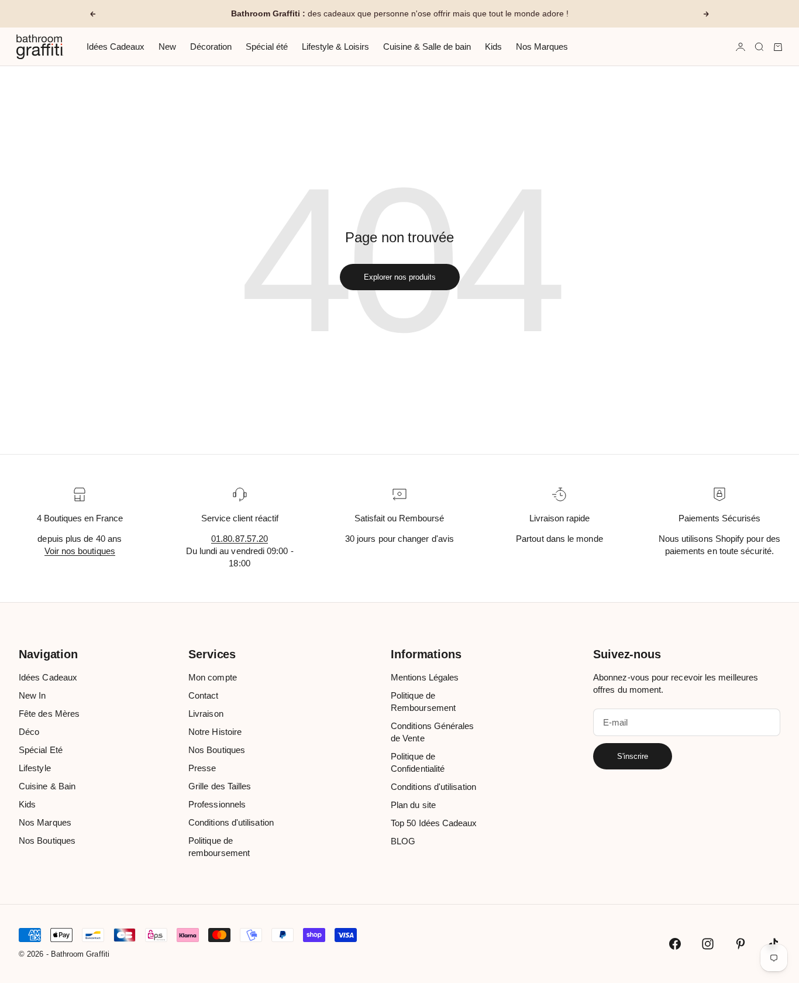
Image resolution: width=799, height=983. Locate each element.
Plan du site (413, 805)
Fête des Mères (49, 714)
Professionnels (217, 804)
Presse (202, 768)
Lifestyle (35, 768)
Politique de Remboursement (423, 701)
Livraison (205, 714)
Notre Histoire (215, 732)
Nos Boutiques (47, 840)
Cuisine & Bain (47, 786)
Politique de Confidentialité (418, 762)
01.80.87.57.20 (239, 539)
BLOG (403, 841)
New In (32, 695)
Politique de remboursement (219, 847)
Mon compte (212, 677)
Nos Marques (542, 46)
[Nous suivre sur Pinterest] (740, 944)
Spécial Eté (41, 750)
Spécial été (267, 46)
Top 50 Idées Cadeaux (434, 823)
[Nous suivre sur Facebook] (675, 944)
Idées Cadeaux (115, 46)
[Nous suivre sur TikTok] (773, 944)
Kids (493, 46)
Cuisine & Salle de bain (427, 46)
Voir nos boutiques (79, 551)
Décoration (211, 46)
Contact (203, 695)
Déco (29, 732)
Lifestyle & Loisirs (335, 46)
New (167, 46)
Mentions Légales (425, 677)
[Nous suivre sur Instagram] (708, 944)
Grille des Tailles (219, 786)
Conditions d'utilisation (231, 822)
